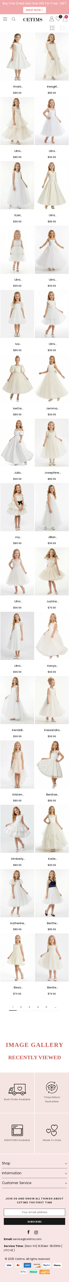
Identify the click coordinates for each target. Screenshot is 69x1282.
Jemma (51, 408)
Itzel (17, 215)
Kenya (51, 666)
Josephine (51, 473)
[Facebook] (28, 1232)
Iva (17, 344)
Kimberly (17, 859)
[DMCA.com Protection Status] (44, 1271)
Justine (52, 601)
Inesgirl (52, 86)
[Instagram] (36, 1232)
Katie (52, 859)
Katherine (17, 923)
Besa (17, 987)
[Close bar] (66, 2)
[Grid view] (52, 28)
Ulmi (17, 151)
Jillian (52, 537)
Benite (51, 987)
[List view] (62, 28)
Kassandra (51, 730)
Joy (17, 537)
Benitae (51, 794)
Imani (17, 86)
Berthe (52, 923)
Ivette (17, 408)
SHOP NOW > (34, 10)
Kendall (17, 730)
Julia (17, 473)
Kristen (17, 794)
